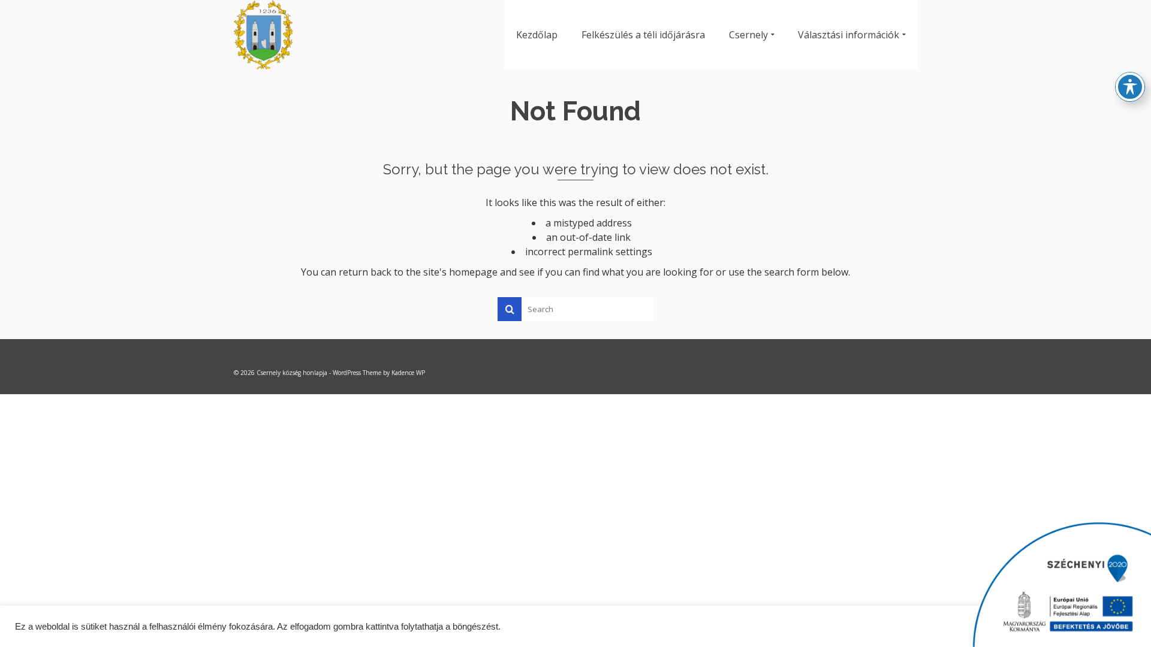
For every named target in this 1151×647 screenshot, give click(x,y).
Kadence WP (408, 372)
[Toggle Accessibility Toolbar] (1130, 86)
